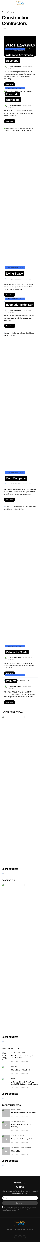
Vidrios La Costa (17, 652)
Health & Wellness (17, 1147)
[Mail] (24, 1237)
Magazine (14, 1066)
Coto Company (16, 478)
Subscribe (19, 1203)
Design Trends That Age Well (21, 1139)
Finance (13, 1109)
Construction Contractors (15, 49)
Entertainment (16, 1121)
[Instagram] (20, 1237)
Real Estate (21, 1135)
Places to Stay (16, 1052)
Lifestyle (28, 1147)
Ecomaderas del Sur (19, 304)
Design (13, 1135)
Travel (24, 1052)
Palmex (11, 680)
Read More (9, 84)
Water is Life (15, 1151)
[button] (2, 3)
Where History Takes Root (20, 1070)
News (19, 1109)
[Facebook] (15, 1237)
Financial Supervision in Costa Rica (23, 1113)
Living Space (14, 273)
